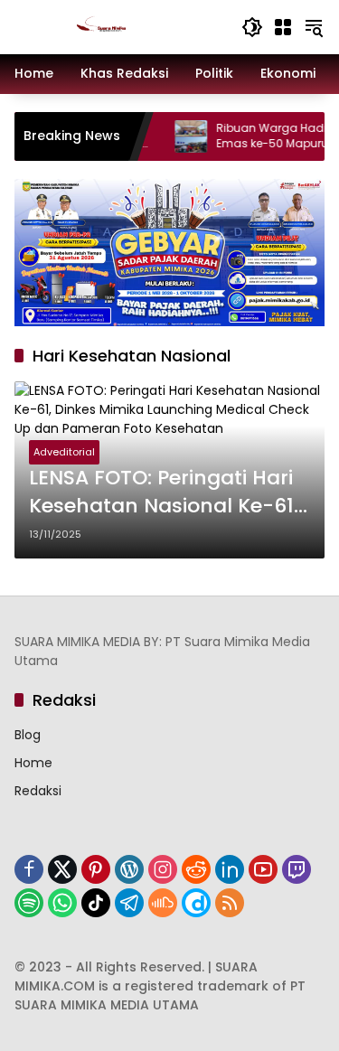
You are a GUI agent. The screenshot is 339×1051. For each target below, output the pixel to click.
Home (33, 763)
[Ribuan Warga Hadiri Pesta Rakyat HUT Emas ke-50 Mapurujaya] (180, 136)
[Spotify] (28, 902)
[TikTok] (95, 902)
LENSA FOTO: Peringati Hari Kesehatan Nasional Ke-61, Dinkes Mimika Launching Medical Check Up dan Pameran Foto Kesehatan (163, 493)
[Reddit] (196, 869)
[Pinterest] (95, 869)
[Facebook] (28, 869)
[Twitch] (296, 869)
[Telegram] (129, 902)
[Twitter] (62, 869)
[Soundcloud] (162, 902)
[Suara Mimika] (118, 26)
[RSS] (229, 902)
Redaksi (37, 791)
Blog (27, 735)
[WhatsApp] (62, 902)
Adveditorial (64, 452)
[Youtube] (263, 869)
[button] (252, 27)
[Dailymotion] (196, 902)
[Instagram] (162, 869)
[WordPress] (129, 869)
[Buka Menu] (283, 27)
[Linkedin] (229, 869)
